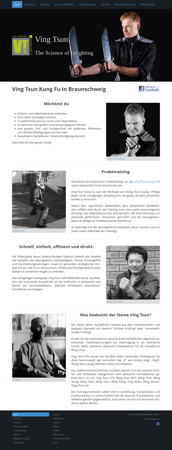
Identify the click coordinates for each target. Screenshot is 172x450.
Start (17, 4)
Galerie (56, 422)
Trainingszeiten (87, 4)
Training (44, 4)
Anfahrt (56, 426)
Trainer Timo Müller (116, 158)
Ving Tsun (30, 4)
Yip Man (105, 4)
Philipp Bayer (147, 4)
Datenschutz (58, 434)
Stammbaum (58, 418)
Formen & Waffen (64, 4)
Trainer (56, 414)
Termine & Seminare (61, 439)
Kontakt (56, 430)
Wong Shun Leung (125, 4)
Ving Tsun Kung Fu (145, 181)
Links (55, 443)
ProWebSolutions (152, 419)
